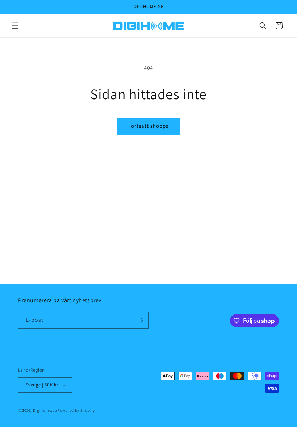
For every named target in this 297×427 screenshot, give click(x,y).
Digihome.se (45, 410)
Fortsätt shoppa (148, 125)
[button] (15, 26)
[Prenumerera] (140, 320)
